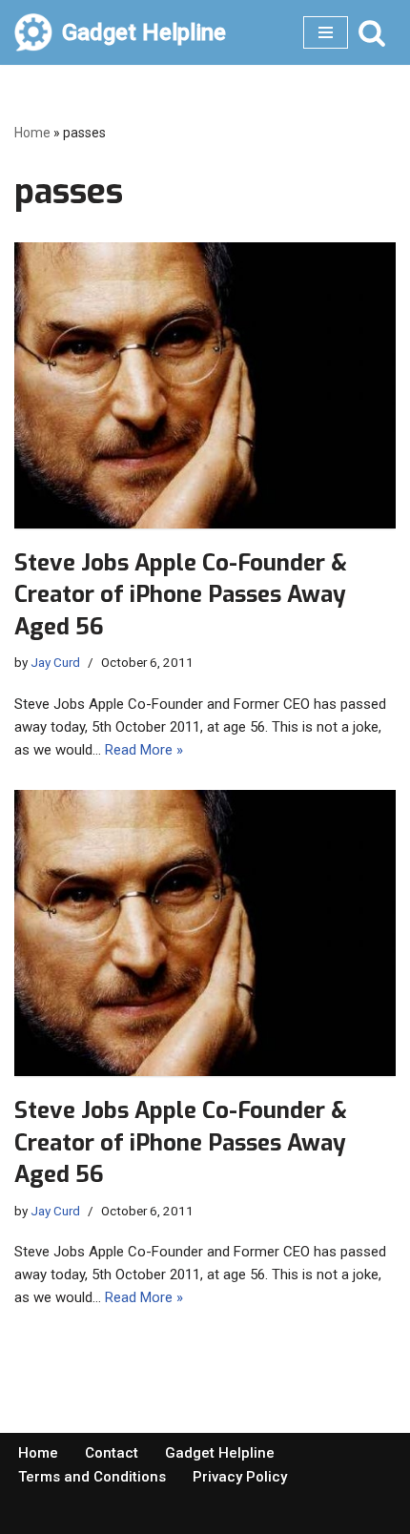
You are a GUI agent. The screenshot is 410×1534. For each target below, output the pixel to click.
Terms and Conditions (92, 1476)
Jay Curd (55, 662)
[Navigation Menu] (325, 32)
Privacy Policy (240, 1476)
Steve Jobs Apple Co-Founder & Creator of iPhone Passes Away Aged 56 (180, 595)
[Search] (372, 32)
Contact (111, 1452)
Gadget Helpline (220, 1452)
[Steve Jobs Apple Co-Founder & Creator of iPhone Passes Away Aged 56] (205, 385)
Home (32, 132)
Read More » (144, 749)
